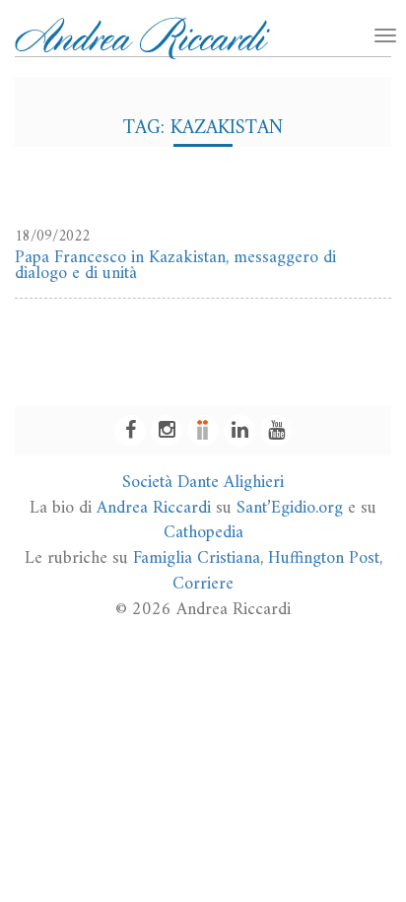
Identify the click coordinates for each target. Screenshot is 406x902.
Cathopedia (203, 533)
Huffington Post (323, 558)
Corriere (203, 584)
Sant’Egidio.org (290, 508)
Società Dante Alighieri (203, 482)
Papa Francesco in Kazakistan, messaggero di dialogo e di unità (175, 266)
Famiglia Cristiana (196, 558)
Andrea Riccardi (154, 508)
